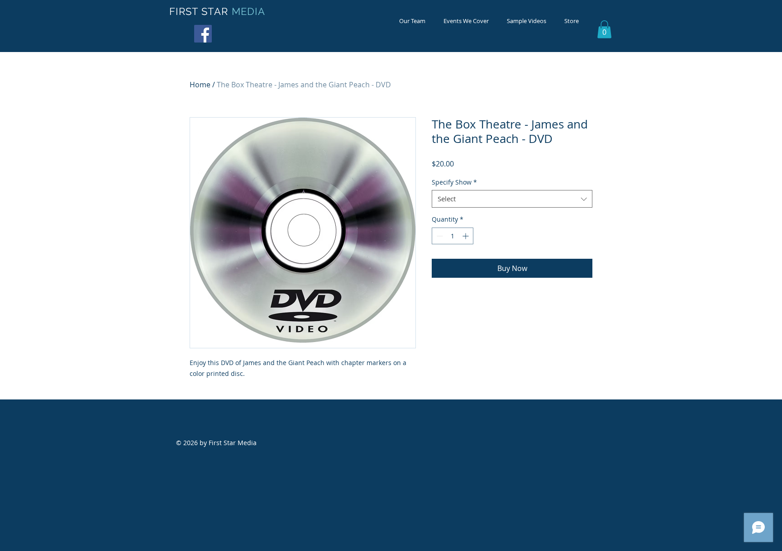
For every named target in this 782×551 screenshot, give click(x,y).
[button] (604, 29)
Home (200, 85)
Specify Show (454, 182)
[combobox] (512, 199)
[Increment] (466, 236)
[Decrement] (438, 236)
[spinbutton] (452, 236)
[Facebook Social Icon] (203, 34)
